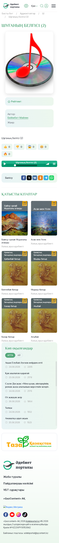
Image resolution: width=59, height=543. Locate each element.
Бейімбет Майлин (18, 117)
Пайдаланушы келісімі (18, 483)
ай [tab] (19, 355)
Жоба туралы (12, 476)
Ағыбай (35, 336)
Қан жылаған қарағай (17, 373)
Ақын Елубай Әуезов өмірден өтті (23, 362)
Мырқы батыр (38, 289)
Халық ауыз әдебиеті (13, 246)
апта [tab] (10, 355)
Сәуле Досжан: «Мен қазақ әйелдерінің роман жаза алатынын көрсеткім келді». (27, 385)
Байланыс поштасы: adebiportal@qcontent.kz (25, 533)
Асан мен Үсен (38, 239)
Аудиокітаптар (27, 13)
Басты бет (7, 13)
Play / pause (5, 164)
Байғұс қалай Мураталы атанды (14, 241)
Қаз (33, 5)
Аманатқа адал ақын (16, 418)
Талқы (8, 408)
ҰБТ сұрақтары (13, 489)
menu (54, 164)
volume (47, 164)
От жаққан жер (13, 397)
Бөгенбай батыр (10, 289)
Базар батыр (8, 336)
